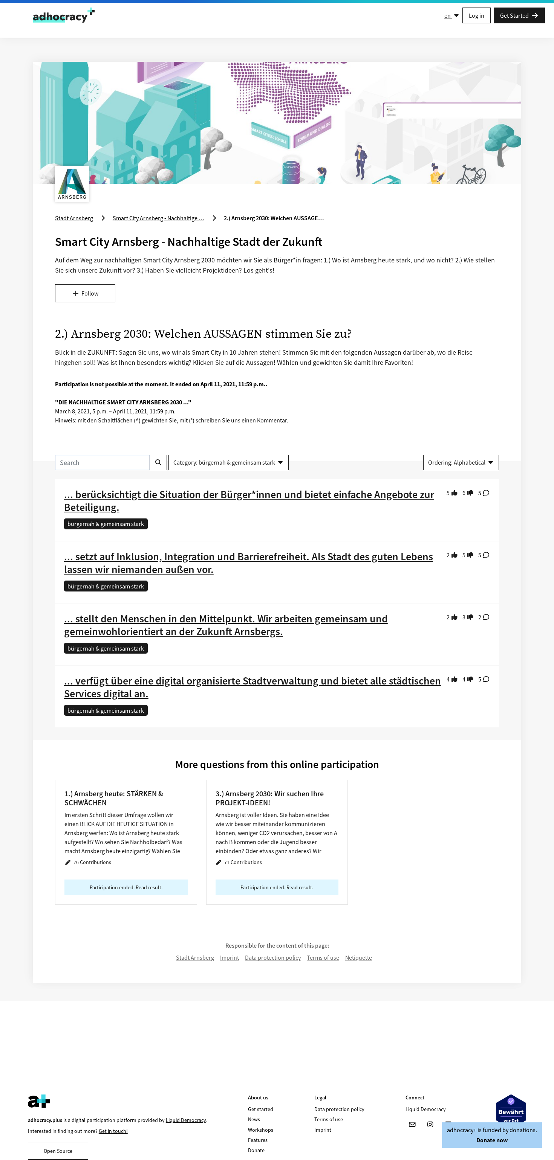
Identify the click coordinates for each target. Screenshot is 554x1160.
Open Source (58, 1151)
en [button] (448, 15)
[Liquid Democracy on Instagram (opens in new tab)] (430, 1124)
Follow (89, 293)
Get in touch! (113, 1131)
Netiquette (358, 957)
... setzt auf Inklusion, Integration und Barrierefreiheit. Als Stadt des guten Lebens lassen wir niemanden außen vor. (248, 563)
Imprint (229, 957)
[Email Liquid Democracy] (412, 1124)
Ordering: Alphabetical (456, 462)
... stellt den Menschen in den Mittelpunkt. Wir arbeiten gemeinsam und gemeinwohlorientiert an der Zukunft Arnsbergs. (226, 625)
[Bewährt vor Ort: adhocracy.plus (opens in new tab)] (511, 1111)
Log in (476, 15)
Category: (224, 462)
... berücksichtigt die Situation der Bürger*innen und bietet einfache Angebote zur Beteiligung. (249, 501)
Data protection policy (273, 957)
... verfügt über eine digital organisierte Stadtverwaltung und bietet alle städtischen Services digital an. (252, 687)
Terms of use (323, 957)
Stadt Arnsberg (195, 957)
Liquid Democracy (186, 1120)
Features (258, 1140)
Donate (256, 1150)
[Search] (158, 462)
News (254, 1119)
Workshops (260, 1129)
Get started (260, 1109)
